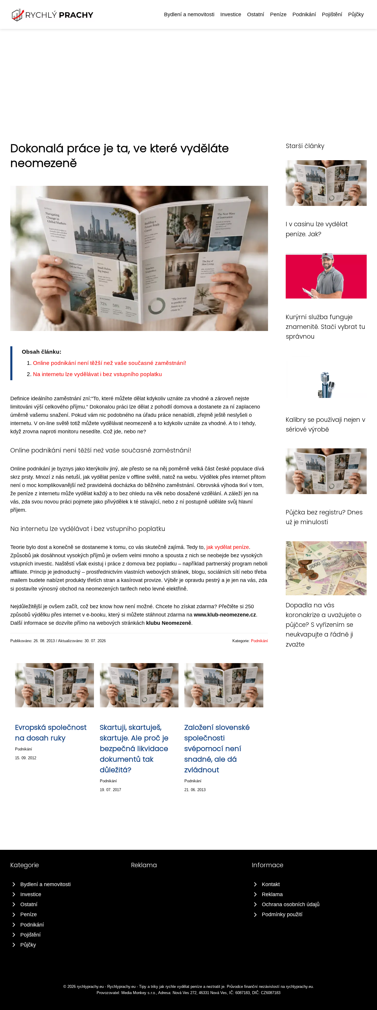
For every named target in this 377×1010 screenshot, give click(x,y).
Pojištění (332, 14)
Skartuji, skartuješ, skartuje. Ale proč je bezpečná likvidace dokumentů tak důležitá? (134, 748)
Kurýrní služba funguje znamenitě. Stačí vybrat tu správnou (325, 327)
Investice (230, 14)
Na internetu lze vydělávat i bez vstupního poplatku (97, 374)
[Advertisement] (188, 73)
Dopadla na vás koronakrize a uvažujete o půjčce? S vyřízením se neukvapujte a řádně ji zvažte (323, 625)
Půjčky (356, 14)
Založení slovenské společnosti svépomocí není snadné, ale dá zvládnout (217, 748)
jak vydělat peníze (227, 547)
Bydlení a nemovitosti (189, 14)
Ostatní (255, 14)
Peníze (278, 14)
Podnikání (304, 14)
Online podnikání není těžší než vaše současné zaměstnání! (109, 363)
